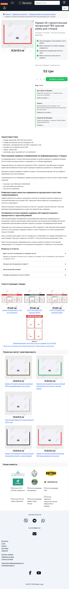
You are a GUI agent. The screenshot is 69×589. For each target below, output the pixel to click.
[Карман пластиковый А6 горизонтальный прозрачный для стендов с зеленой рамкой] (51, 369)
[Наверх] (66, 586)
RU (65, 8)
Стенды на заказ (7, 559)
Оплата (4, 546)
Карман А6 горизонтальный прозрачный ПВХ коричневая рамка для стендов (19, 385)
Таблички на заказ (7, 557)
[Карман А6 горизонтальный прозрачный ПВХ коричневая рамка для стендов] (20, 369)
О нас (3, 543)
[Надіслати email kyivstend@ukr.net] (34, 533)
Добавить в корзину (56, 79)
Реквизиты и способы (43, 112)
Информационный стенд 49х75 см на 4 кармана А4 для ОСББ (34, 343)
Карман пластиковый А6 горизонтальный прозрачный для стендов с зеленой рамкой (50, 386)
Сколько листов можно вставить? (15, 264)
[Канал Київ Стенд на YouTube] (38, 572)
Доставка (4, 548)
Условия (39, 125)
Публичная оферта (7, 565)
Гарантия (4, 551)
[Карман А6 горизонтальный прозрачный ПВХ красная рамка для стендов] (51, 438)
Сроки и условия (42, 98)
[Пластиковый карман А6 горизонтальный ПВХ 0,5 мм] (20, 405)
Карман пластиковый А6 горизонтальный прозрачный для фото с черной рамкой (19, 455)
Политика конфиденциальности (12, 563)
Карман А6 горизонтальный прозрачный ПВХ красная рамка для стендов (50, 455)
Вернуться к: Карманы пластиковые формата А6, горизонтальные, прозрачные (29, 346)
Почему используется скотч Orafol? (16, 275)
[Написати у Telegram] (34, 520)
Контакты (4, 541)
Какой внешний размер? (12, 269)
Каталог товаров (7, 554)
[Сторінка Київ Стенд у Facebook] (30, 572)
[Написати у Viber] (25, 520)
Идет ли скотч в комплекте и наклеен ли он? (19, 253)
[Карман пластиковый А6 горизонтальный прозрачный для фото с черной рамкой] (20, 438)
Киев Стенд (39, 35)
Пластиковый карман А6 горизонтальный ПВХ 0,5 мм (19, 421)
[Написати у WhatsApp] (43, 520)
